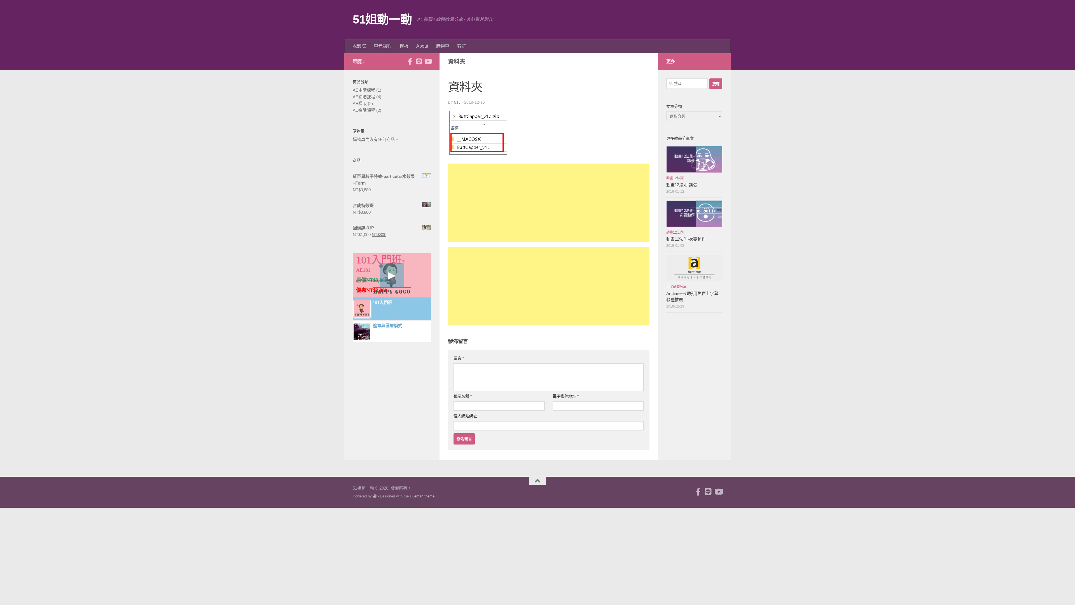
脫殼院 (359, 46)
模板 (403, 46)
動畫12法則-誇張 (681, 184)
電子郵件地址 (566, 396)
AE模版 (360, 103)
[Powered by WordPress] (375, 496)
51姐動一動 (382, 19)
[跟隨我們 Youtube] (427, 61)
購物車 (442, 46)
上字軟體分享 (676, 287)
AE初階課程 (364, 96)
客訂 (461, 46)
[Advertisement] (548, 203)
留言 (459, 358)
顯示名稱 (463, 396)
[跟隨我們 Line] (418, 61)
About (422, 46)
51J (457, 102)
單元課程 (383, 46)
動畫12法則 (675, 178)
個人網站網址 (465, 416)
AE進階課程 (364, 110)
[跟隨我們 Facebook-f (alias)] (409, 61)
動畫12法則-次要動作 (686, 239)
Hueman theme (422, 496)
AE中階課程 (364, 90)
